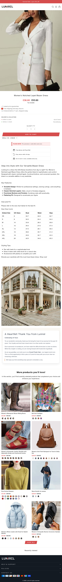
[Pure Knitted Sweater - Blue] (16, 499)
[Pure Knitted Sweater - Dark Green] (5, 496)
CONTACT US (6, 572)
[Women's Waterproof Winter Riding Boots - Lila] (11, 418)
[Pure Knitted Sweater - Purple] (11, 499)
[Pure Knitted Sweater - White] (5, 499)
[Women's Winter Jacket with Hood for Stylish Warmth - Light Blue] (11, 538)
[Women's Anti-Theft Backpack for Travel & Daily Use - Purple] (57, 458)
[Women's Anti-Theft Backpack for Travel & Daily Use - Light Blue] (36, 458)
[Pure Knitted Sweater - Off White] (16, 496)
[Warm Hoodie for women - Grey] (36, 496)
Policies (5, 568)
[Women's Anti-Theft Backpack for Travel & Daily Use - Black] (38, 458)
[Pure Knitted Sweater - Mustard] (8, 496)
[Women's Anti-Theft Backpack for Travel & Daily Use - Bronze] (52, 458)
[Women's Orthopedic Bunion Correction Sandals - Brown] (38, 537)
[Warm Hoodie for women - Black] (38, 496)
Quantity (31, 126)
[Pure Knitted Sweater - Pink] (3, 496)
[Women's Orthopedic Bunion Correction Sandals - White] (36, 537)
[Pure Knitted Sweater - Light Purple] (19, 496)
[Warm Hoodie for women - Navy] (33, 496)
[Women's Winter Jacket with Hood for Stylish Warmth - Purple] (5, 538)
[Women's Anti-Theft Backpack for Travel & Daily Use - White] (33, 458)
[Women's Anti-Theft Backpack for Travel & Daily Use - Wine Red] (44, 458)
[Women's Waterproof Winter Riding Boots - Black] (5, 418)
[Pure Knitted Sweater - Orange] (11, 496)
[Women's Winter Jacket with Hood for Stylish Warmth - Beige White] (8, 538)
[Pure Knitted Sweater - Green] (8, 499)
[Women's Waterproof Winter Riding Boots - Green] (13, 418)
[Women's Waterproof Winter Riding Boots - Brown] (8, 418)
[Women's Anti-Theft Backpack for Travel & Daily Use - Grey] (54, 458)
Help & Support (8, 564)
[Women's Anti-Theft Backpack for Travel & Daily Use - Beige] (49, 458)
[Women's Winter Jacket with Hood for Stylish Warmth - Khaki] (19, 538)
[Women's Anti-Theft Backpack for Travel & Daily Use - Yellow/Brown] (46, 458)
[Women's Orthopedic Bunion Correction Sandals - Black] (33, 537)
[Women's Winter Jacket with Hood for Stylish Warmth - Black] (3, 538)
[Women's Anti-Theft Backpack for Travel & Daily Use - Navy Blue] (41, 458)
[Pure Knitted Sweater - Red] (3, 499)
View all (31, 542)
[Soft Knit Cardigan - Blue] (33, 418)
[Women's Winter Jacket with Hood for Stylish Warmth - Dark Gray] (21, 538)
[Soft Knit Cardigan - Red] (38, 418)
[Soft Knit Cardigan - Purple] (41, 418)
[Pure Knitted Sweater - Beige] (21, 496)
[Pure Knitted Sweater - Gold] (13, 496)
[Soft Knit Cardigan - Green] (36, 418)
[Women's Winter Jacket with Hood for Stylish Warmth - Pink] (13, 538)
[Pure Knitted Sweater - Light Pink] (19, 499)
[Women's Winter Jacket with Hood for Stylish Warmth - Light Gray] (16, 538)
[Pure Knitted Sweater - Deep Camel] (13, 499)
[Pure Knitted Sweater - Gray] (27, 496)
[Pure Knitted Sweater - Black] (24, 496)
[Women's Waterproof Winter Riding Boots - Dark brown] (3, 418)
